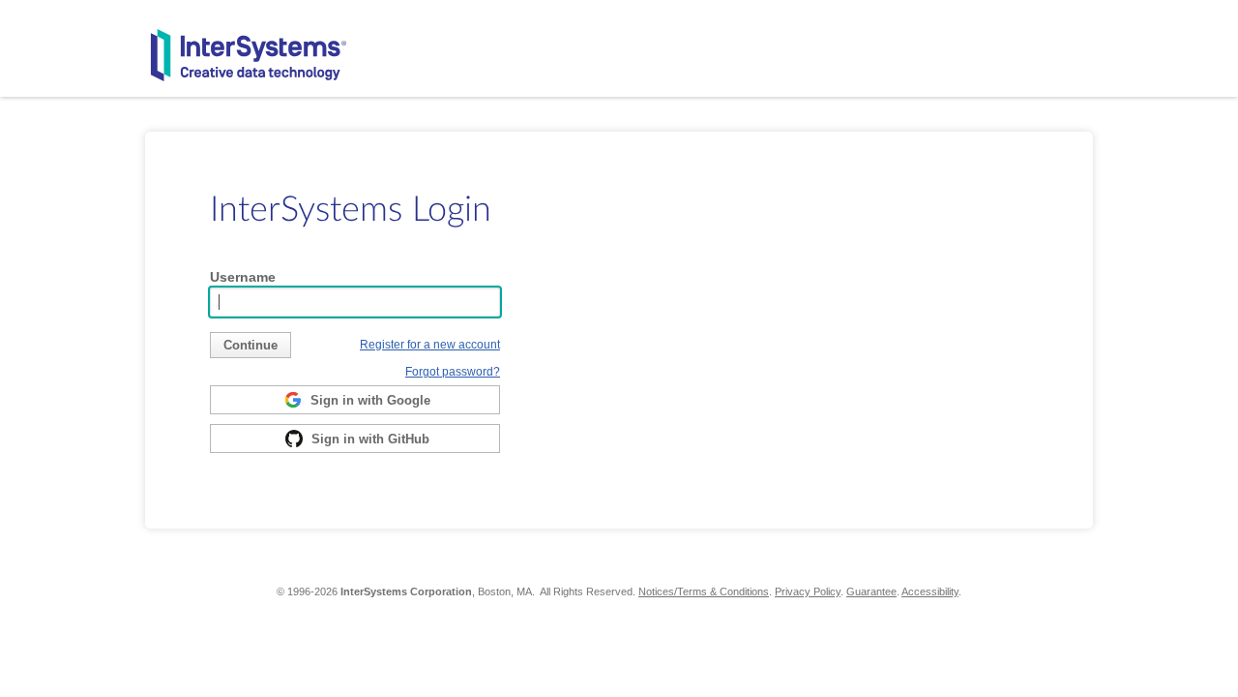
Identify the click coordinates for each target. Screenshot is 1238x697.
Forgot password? (452, 371)
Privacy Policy (807, 591)
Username (243, 277)
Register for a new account (430, 344)
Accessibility (929, 591)
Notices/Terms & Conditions (703, 591)
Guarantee (871, 591)
